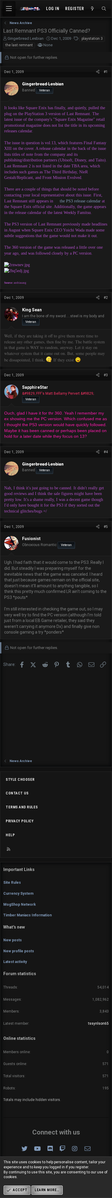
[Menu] (9, 8)
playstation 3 (92, 39)
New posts (12, 940)
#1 (106, 72)
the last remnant (19, 45)
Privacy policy (19, 821)
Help (10, 835)
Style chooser (20, 779)
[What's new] (92, 8)
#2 (106, 298)
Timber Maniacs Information (27, 915)
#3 (106, 375)
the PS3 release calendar (80, 201)
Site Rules (12, 882)
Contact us (17, 793)
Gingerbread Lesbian (25, 38)
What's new (14, 927)
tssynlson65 (98, 1023)
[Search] (104, 8)
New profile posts (18, 951)
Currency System (18, 893)
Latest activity (15, 962)
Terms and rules (22, 807)
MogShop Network (19, 904)
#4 (106, 452)
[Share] (98, 72)
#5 (106, 527)
